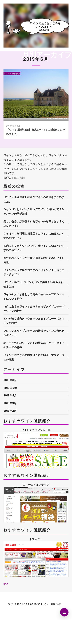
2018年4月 (10, 395)
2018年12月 (10, 388)
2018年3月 (9, 403)
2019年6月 (10, 380)
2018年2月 (9, 411)
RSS (5, 584)
